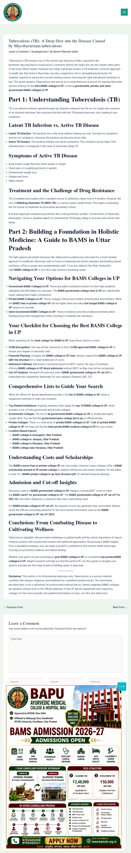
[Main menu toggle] (124, 12)
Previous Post (13, 607)
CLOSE (122, 686)
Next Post (120, 607)
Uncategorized (39, 51)
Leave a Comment (19, 51)
